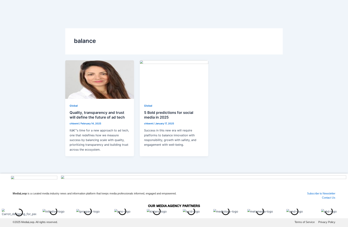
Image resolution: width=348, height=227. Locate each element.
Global (74, 105)
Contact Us (328, 197)
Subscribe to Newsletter (321, 193)
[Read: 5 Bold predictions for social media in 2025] (174, 79)
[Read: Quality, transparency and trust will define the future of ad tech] (99, 79)
